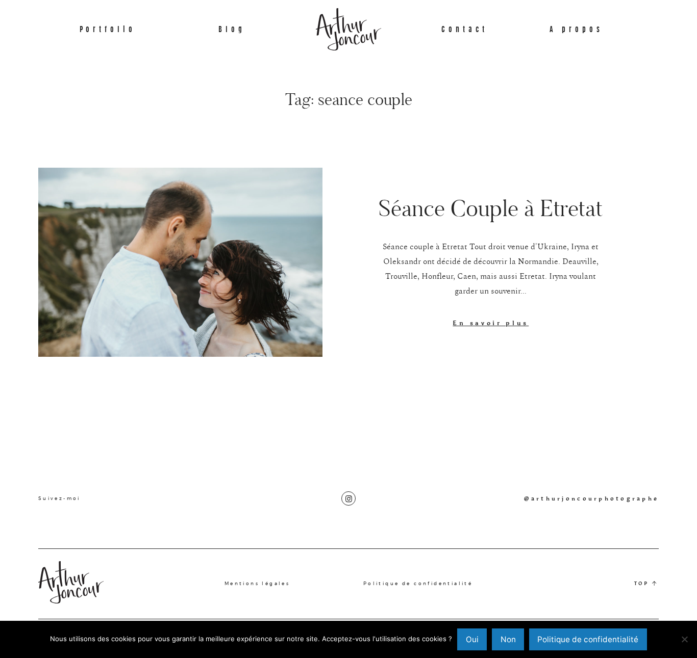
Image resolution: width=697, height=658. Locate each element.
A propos (576, 29)
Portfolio (108, 29)
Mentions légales (257, 583)
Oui (472, 639)
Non (508, 639)
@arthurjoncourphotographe (591, 498)
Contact (464, 29)
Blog (231, 29)
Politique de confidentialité (418, 583)
